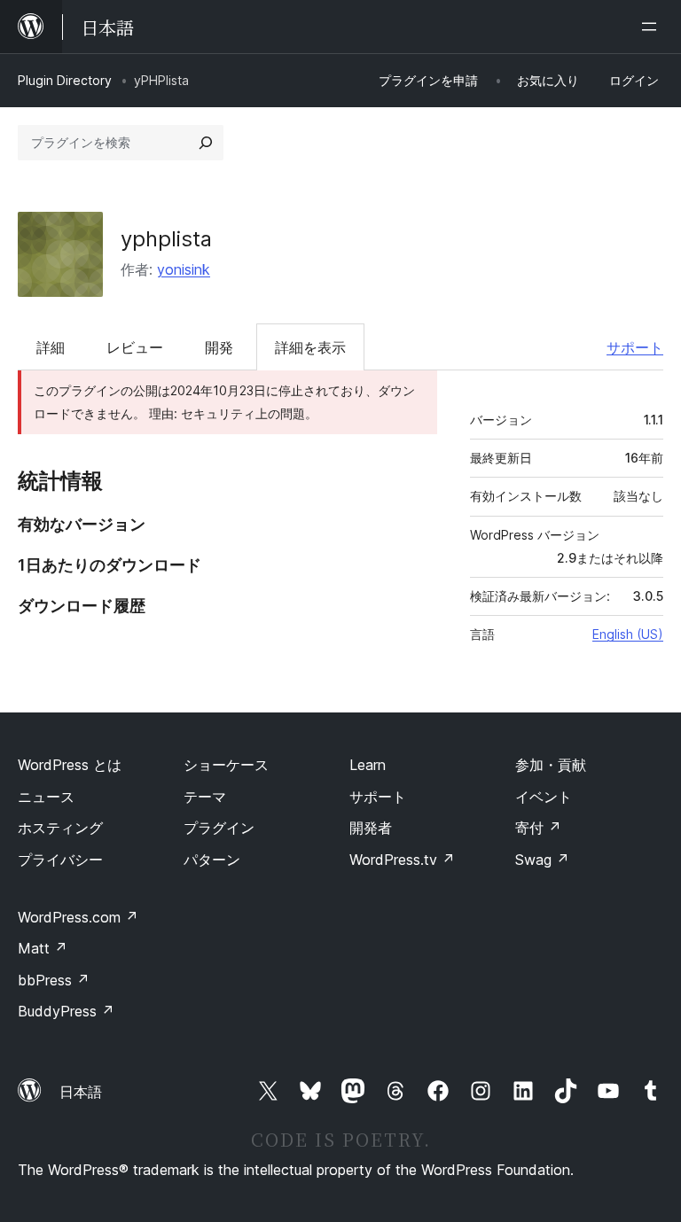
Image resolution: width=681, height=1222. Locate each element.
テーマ (205, 797)
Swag (542, 859)
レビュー (134, 347)
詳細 (50, 347)
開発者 (370, 828)
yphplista (166, 239)
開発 (219, 347)
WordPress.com (78, 917)
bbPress (54, 980)
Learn (367, 765)
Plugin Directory (65, 80)
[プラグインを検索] (205, 142)
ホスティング (60, 828)
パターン (212, 859)
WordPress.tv (402, 859)
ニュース (46, 797)
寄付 (538, 828)
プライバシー (60, 859)
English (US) (627, 634)
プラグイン (219, 828)
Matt (42, 948)
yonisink (183, 269)
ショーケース (226, 765)
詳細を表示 (310, 347)
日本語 (80, 1092)
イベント (543, 797)
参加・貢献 (550, 765)
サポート (635, 347)
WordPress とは (69, 765)
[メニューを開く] (652, 26)
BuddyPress (66, 1011)
